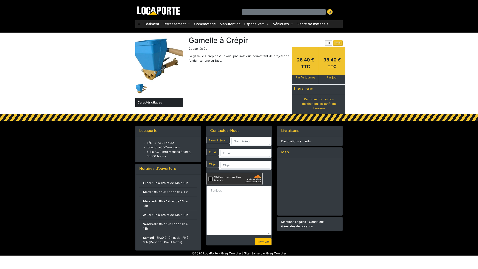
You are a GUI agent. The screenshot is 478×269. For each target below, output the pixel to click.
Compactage (205, 24)
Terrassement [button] (174, 24)
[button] (139, 24)
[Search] (330, 11)
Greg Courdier (276, 253)
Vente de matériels (312, 24)
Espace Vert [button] (254, 24)
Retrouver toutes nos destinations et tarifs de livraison (319, 103)
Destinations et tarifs (296, 141)
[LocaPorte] (158, 10)
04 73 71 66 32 (163, 143)
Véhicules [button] (281, 24)
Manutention (230, 24)
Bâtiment (152, 24)
